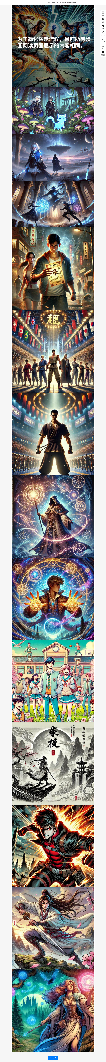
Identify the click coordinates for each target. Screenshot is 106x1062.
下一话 (52, 1058)
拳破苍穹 (55, 3)
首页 (49, 3)
